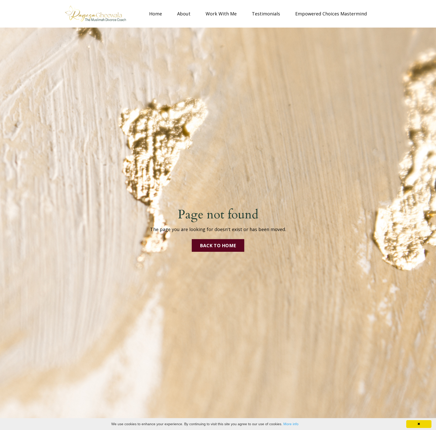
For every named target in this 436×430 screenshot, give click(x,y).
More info (290, 424)
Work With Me (221, 14)
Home (155, 14)
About (183, 14)
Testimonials (266, 14)
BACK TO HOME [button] (218, 245)
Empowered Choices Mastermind (331, 14)
